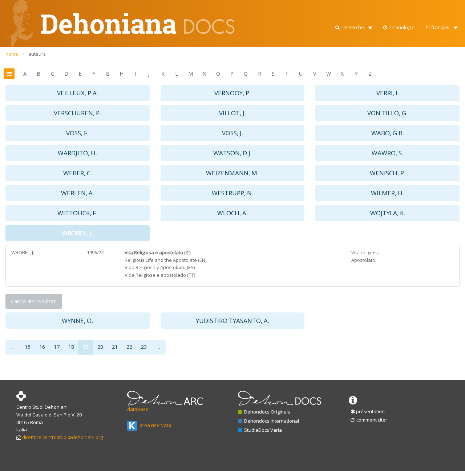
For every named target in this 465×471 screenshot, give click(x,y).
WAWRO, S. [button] (387, 153)
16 (42, 346)
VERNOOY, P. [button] (232, 93)
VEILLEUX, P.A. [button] (77, 93)
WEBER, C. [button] (77, 173)
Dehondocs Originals (266, 411)
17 (57, 346)
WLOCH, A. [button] (232, 213)
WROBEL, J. (22, 252)
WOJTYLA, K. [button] (387, 213)
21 (115, 346)
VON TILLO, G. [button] (387, 113)
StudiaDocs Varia (262, 430)
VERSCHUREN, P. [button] (77, 113)
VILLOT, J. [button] (232, 113)
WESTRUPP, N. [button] (232, 193)
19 (86, 346)
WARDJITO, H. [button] (77, 153)
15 (28, 346)
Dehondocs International (271, 421)
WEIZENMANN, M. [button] (232, 173)
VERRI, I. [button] (387, 93)
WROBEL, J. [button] (77, 233)
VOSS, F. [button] (77, 133)
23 (144, 346)
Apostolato (363, 260)
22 (129, 346)
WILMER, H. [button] (387, 193)
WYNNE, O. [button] (77, 320)
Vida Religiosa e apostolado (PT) (160, 275)
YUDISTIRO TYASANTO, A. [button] (232, 320)
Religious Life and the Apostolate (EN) (165, 260)
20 (100, 346)
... (13, 346)
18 (71, 346)
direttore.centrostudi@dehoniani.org (62, 437)
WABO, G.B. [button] (387, 133)
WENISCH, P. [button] (387, 173)
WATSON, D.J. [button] (232, 153)
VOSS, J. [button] (232, 133)
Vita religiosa (365, 252)
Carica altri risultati (34, 301)
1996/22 (95, 252)
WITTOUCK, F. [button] (77, 213)
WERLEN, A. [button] (77, 193)
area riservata (154, 425)
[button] (353, 25)
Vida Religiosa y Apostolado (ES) (160, 267)
